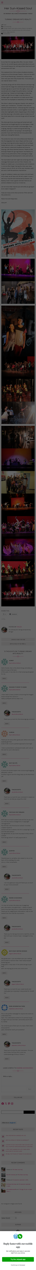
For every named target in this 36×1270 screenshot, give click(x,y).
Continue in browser (18, 1265)
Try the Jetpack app (18, 1259)
